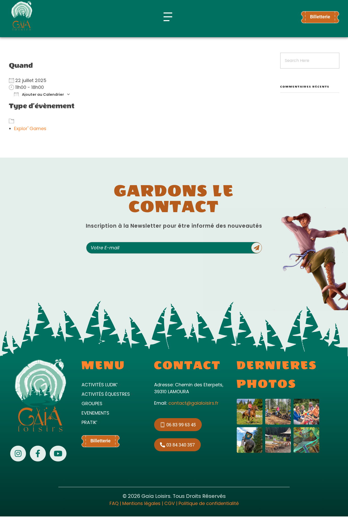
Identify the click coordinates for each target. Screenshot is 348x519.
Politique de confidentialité (209, 503)
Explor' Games (30, 128)
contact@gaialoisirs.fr (193, 403)
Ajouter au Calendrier (42, 94)
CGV (169, 503)
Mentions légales (141, 503)
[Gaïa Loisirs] (21, 16)
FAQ (114, 503)
